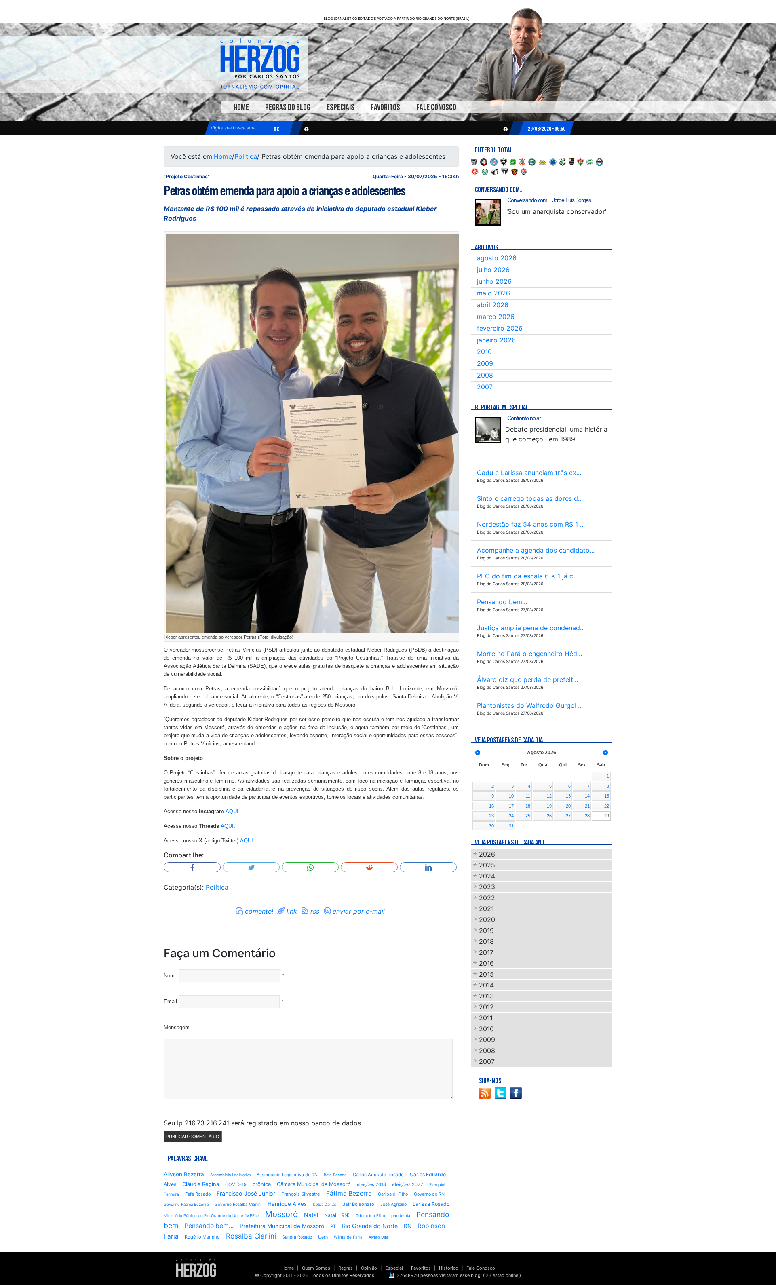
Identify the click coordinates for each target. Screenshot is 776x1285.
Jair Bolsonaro (358, 1204)
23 (491, 815)
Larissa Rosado (431, 1204)
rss (314, 911)
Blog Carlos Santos (259, 63)
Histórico (448, 1268)
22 (606, 806)
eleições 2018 (371, 1184)
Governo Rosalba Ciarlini (238, 1204)
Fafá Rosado (198, 1194)
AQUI (232, 811)
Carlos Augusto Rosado (378, 1174)
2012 (486, 1007)
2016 (486, 963)
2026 (487, 854)
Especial (394, 1268)
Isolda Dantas (325, 1204)
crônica (262, 1184)
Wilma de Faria (348, 1236)
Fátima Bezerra (349, 1193)
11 (528, 795)
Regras (345, 1268)
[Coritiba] (532, 161)
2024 (487, 876)
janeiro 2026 (496, 340)
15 (606, 795)
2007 (485, 387)
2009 (485, 363)
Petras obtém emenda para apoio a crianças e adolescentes (284, 190)
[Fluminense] (580, 161)
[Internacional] (475, 171)
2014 (486, 985)
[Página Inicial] (196, 1267)
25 (527, 815)
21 (587, 806)
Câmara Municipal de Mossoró (314, 1184)
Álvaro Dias (379, 1237)
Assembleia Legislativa (230, 1175)
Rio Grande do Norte (370, 1225)
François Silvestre (300, 1194)
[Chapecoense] (513, 161)
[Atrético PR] (483, 161)
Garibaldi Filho (393, 1194)
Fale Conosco (436, 107)
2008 (485, 375)
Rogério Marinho (202, 1237)
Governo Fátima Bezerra (186, 1204)
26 (549, 815)
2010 (484, 352)
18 (527, 806)
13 (568, 795)
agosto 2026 (497, 258)
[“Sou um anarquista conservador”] (488, 212)
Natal (311, 1214)
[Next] (605, 752)
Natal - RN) (337, 1215)
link (292, 911)
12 (549, 795)
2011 (486, 1018)
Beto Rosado (335, 1175)
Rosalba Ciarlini (251, 1236)
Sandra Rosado (297, 1237)
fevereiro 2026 (500, 328)
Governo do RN (429, 1194)
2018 (486, 941)
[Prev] (477, 752)
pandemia (400, 1215)
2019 (486, 930)
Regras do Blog (287, 107)
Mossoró (281, 1214)
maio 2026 (493, 293)
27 (568, 815)
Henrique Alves (287, 1204)
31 (511, 825)
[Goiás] (589, 161)
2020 (487, 920)
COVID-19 (236, 1184)
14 (587, 795)
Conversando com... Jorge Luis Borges (549, 200)
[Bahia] (494, 161)
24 (511, 815)
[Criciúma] (542, 161)
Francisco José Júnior (246, 1193)
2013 (486, 996)
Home (241, 107)
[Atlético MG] (474, 161)
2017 (486, 952)
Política (245, 156)
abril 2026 (492, 305)
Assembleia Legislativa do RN (287, 1174)
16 (491, 806)
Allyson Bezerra (184, 1174)
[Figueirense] (562, 161)
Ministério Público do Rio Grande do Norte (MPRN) (211, 1215)
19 (549, 806)
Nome (170, 976)
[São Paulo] (504, 171)
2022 (487, 898)
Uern (323, 1237)
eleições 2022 (407, 1184)
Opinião (369, 1268)
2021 (486, 909)
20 (568, 806)
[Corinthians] (522, 161)
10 (511, 795)
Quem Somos (316, 1268)
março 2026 (496, 316)
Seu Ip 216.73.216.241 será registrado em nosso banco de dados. (263, 1123)
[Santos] (494, 171)
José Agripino (393, 1204)
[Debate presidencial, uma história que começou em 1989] (488, 430)
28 (587, 815)
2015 (486, 974)
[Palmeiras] (485, 171)
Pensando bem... (209, 1226)
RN (407, 1226)
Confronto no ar (524, 418)
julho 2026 (493, 270)
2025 (487, 865)
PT (333, 1226)
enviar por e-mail (359, 911)
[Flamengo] (571, 161)
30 (491, 825)
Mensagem (177, 1027)
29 (606, 815)
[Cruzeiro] (553, 161)
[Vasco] (524, 171)
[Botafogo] (503, 161)
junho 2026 (494, 281)
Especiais (340, 107)
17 (511, 806)
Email (170, 1001)
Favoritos (385, 107)
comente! (259, 911)
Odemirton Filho (370, 1215)
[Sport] (514, 171)
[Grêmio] (599, 161)
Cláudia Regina (200, 1184)
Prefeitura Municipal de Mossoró (282, 1226)
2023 (487, 887)
